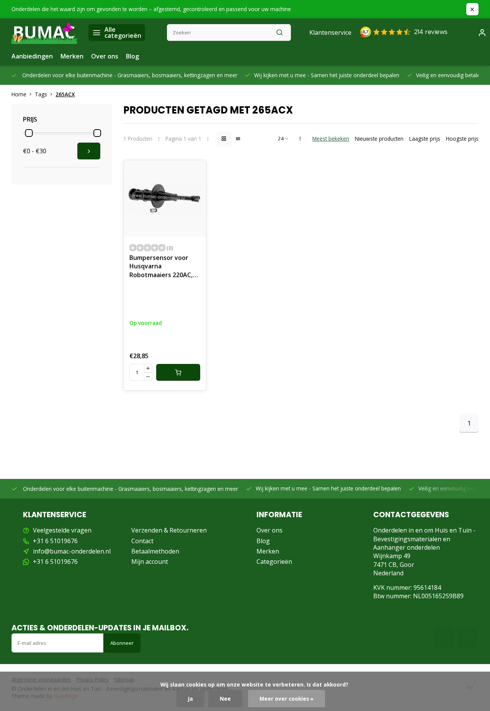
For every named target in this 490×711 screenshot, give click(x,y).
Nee (225, 698)
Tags (41, 94)
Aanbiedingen (32, 56)
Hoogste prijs (462, 138)
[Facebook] (444, 638)
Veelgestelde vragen (62, 530)
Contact (142, 541)
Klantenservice (330, 32)
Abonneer (122, 643)
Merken (71, 56)
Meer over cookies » (287, 698)
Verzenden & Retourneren (169, 530)
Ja (190, 698)
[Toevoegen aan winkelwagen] (178, 372)
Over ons (104, 56)
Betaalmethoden (155, 551)
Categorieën (274, 561)
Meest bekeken (330, 138)
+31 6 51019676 (55, 541)
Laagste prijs (424, 138)
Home (18, 94)
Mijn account (149, 561)
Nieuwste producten (379, 138)
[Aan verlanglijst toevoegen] (194, 171)
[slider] (29, 133)
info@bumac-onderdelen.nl (72, 551)
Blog (132, 56)
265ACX (65, 94)
